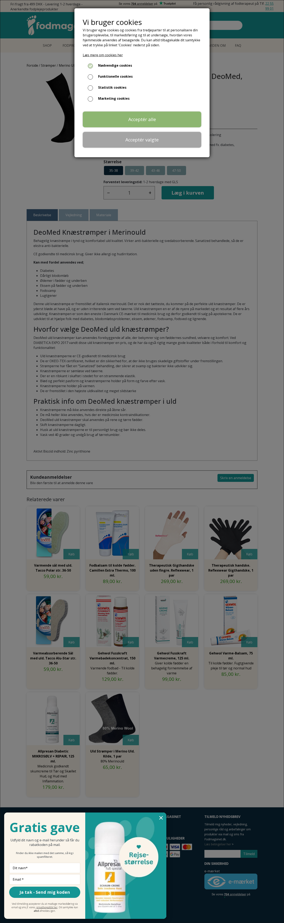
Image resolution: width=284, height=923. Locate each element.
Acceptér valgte (142, 139)
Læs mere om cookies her (103, 55)
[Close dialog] (161, 817)
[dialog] (142, 461)
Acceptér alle (142, 119)
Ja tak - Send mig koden (45, 892)
